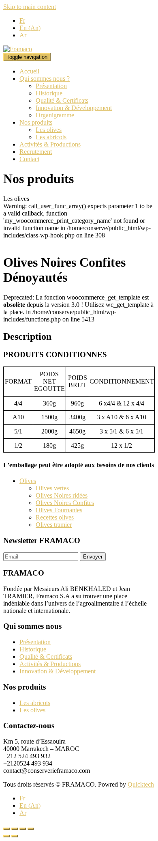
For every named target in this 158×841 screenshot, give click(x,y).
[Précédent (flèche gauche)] (6, 836)
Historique (49, 93)
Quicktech (141, 784)
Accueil (29, 71)
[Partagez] (14, 829)
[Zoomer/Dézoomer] (31, 829)
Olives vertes (52, 488)
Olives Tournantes (59, 510)
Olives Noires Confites (65, 502)
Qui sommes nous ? (44, 78)
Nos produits (35, 122)
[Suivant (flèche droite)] (14, 836)
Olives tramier (54, 524)
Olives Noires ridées (62, 495)
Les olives (49, 129)
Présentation (51, 85)
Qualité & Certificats (62, 100)
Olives (27, 480)
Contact (29, 158)
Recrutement (35, 151)
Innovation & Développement (74, 107)
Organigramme (55, 115)
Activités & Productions (50, 144)
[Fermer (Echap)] (6, 829)
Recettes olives (55, 517)
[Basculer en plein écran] (22, 829)
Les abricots (51, 137)
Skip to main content (29, 6)
